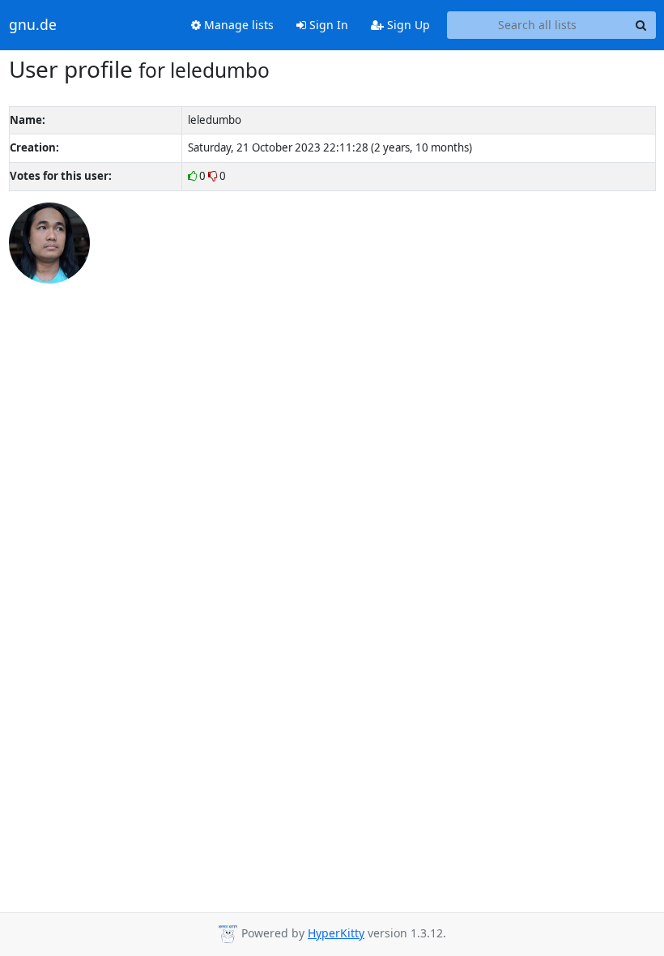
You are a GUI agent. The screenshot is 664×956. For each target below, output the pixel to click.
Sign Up (407, 24)
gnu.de (33, 25)
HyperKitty (336, 933)
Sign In (327, 24)
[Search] (641, 25)
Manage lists (237, 24)
